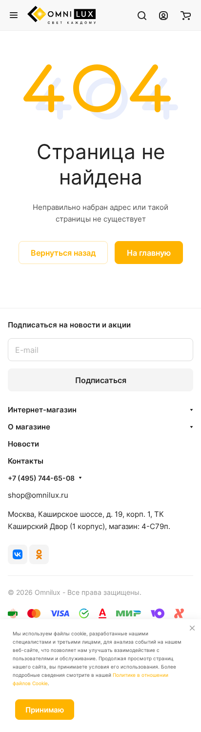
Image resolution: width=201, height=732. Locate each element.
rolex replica (133, 270)
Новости (23, 443)
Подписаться (100, 380)
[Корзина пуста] (186, 15)
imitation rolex (85, 270)
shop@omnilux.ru (38, 495)
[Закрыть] (192, 628)
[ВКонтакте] (17, 554)
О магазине (29, 426)
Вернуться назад (63, 253)
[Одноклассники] (39, 554)
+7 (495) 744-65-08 (41, 478)
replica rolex (90, 282)
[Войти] (163, 15)
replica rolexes (33, 270)
